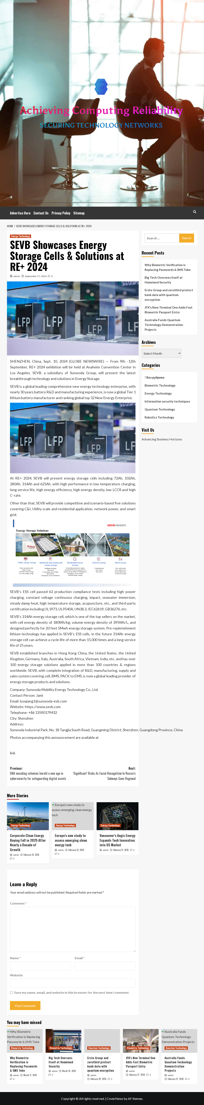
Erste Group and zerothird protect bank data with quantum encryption (169, 294)
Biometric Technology (160, 385)
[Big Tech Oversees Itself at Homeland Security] (63, 1041)
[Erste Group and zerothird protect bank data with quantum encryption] (102, 1041)
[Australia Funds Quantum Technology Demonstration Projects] (179, 1041)
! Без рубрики (154, 377)
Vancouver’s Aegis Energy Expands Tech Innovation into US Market (117, 840)
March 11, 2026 (30, 1075)
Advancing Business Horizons (162, 439)
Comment (18, 903)
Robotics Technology (159, 417)
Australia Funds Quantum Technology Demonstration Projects (164, 324)
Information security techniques (167, 401)
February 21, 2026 (121, 849)
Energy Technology (20, 236)
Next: (104, 773)
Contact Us (41, 213)
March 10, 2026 (69, 1070)
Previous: (38, 773)
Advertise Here (20, 213)
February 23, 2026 (31, 854)
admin (16, 276)
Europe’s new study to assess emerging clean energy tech (71, 840)
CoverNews (115, 1098)
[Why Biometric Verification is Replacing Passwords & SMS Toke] (25, 1041)
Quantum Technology (160, 409)
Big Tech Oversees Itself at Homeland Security (163, 280)
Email (80, 958)
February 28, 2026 (98, 1078)
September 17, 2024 (35, 276)
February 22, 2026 (76, 849)
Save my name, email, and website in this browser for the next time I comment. (71, 992)
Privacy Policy (61, 213)
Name (15, 958)
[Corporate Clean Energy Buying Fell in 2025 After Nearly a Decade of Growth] (28, 816)
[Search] (194, 211)
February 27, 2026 (137, 1074)
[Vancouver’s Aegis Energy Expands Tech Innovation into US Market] (117, 816)
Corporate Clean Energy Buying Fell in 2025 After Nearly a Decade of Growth (28, 842)
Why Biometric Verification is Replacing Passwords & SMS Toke (168, 267)
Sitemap (78, 213)
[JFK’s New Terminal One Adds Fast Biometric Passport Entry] (141, 1041)
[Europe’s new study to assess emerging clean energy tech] (73, 816)
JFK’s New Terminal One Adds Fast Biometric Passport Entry (168, 310)
